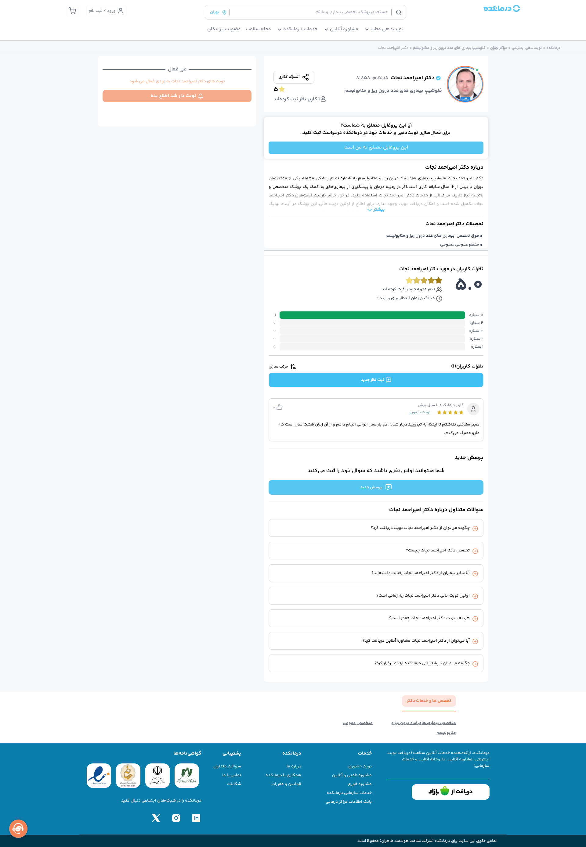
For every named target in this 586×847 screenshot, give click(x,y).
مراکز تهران (498, 48)
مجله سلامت (258, 29)
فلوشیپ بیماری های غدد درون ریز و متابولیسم (449, 48)
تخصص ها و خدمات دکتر (429, 701)
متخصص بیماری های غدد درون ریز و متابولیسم (423, 728)
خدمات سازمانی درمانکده (349, 793)
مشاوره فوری (360, 784)
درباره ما (294, 766)
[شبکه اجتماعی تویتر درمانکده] (156, 818)
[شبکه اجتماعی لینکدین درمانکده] (196, 818)
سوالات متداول (227, 766)
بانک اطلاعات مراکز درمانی (349, 802)
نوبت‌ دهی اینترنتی (527, 48)
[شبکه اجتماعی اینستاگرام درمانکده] (176, 818)
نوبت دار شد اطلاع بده (173, 96)
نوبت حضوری (360, 766)
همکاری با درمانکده (283, 775)
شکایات (234, 784)
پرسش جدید (371, 487)
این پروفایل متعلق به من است (376, 147)
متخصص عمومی (358, 723)
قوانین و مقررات (286, 784)
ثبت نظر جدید (372, 380)
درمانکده (553, 48)
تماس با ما (231, 775)
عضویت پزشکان (224, 29)
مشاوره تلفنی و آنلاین (352, 775)
